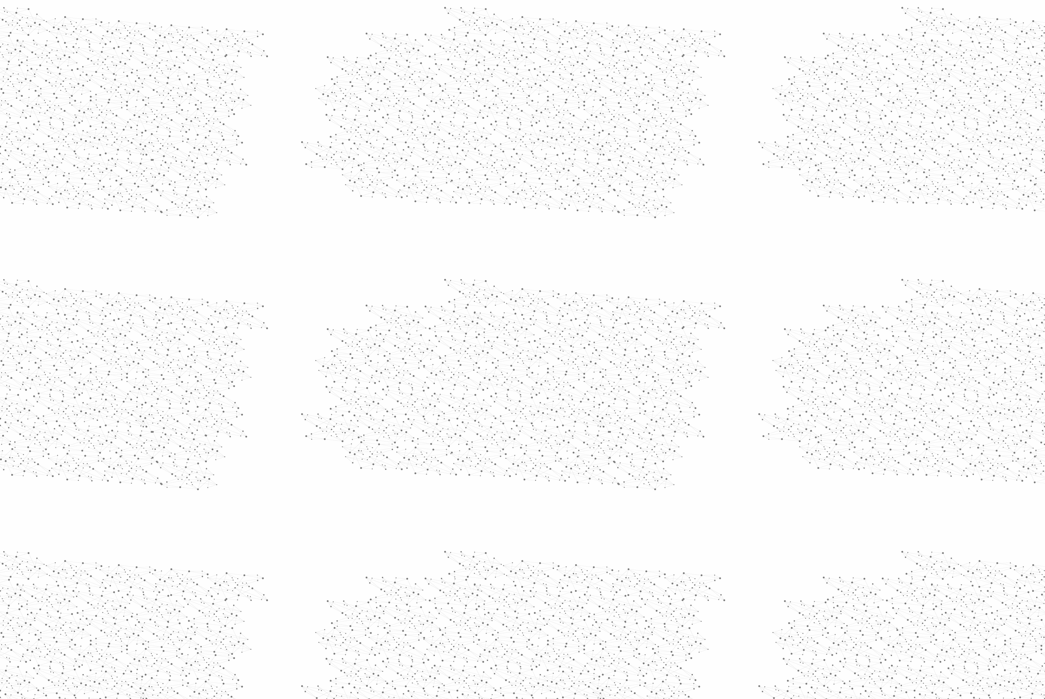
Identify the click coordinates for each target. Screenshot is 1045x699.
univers (518, 346)
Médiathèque (600, 64)
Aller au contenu (576, 27)
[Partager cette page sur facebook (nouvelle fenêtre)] (558, 155)
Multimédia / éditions (506, 71)
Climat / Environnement (424, 184)
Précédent (475, 606)
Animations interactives (417, 110)
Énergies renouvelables (423, 160)
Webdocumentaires (426, 280)
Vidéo (482, 103)
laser (499, 346)
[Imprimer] (470, 155)
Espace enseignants (545, 64)
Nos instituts (532, 11)
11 (595, 606)
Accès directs (606, 11)
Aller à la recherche (636, 27)
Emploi (582, 11)
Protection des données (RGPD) (458, 640)
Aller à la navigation (605, 27)
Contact (575, 64)
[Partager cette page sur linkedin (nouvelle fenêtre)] (584, 161)
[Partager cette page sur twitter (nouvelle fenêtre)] (501, 161)
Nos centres (559, 11)
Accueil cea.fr (630, 64)
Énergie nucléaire (428, 147)
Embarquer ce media (630, 328)
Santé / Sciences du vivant (427, 209)
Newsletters (510, 64)
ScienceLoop (419, 292)
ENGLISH (643, 11)
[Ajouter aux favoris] (497, 155)
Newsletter (601, 640)
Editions (412, 243)
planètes (635, 346)
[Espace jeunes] (449, 48)
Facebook (616, 640)
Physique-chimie (426, 197)
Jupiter (540, 346)
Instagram (628, 640)
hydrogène (565, 346)
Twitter (622, 640)
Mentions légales (410, 640)
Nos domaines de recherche (465, 11)
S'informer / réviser (456, 71)
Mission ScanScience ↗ (423, 329)
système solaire (602, 346)
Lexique (579, 640)
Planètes (530, 103)
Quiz (407, 255)
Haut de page (983, 603)
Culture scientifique (555, 103)
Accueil (417, 93)
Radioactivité (421, 172)
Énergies (416, 138)
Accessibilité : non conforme (543, 640)
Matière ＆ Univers (505, 103)
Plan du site (502, 640)
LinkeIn (641, 640)
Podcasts (414, 268)
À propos (424, 11)
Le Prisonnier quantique (675, 63)
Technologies (422, 230)
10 (586, 606)
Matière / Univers (427, 222)
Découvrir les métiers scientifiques (572, 71)
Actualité (467, 103)
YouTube (635, 640)
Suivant (638, 606)
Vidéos (458, 93)
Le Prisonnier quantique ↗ (420, 309)
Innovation (506, 11)
